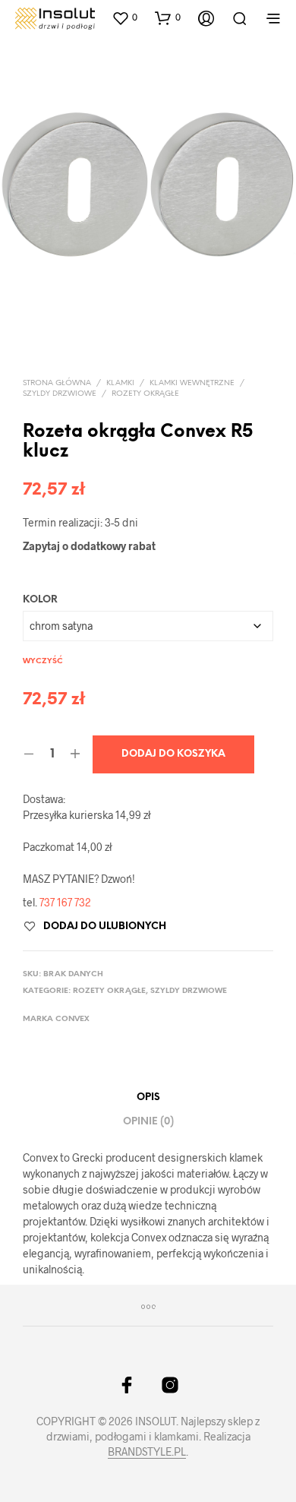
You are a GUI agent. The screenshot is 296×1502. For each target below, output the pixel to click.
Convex (72, 1019)
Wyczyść (43, 661)
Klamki (120, 383)
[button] (124, 17)
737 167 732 (65, 902)
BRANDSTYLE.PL (147, 1452)
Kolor (40, 600)
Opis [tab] (148, 1097)
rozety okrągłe (145, 394)
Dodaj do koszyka (173, 754)
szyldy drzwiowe (59, 394)
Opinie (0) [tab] (148, 1122)
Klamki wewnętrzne (192, 383)
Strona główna (57, 383)
